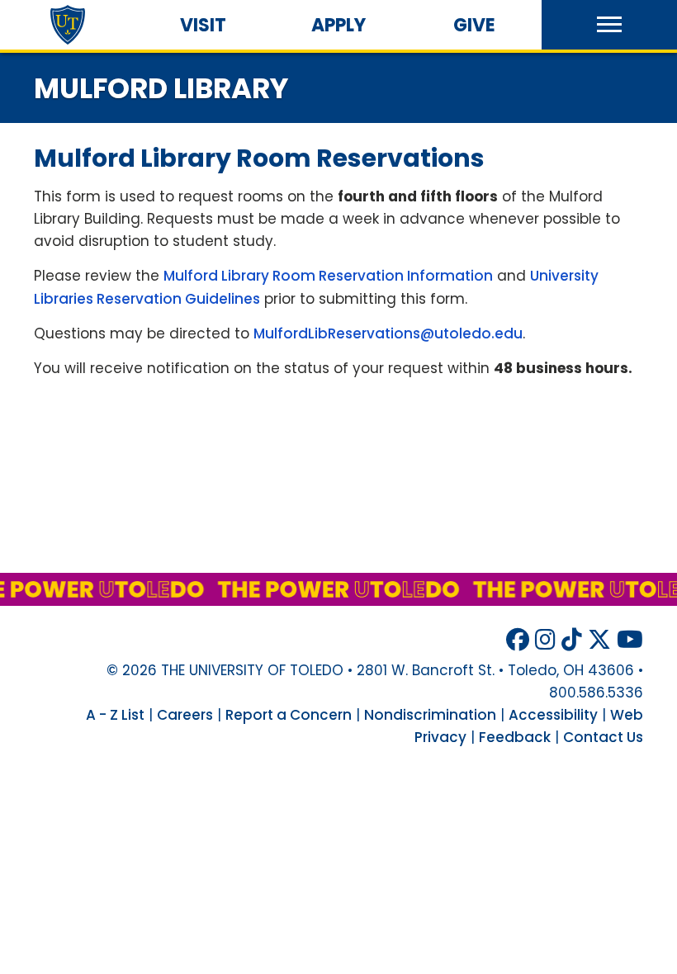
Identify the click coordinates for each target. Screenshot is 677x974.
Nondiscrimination (430, 715)
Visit (203, 25)
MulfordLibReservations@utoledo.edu (388, 333)
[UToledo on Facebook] (517, 640)
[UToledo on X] (599, 640)
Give (474, 25)
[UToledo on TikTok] (571, 640)
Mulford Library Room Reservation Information (328, 276)
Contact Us (603, 737)
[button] (609, 25)
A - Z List (115, 715)
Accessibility (553, 715)
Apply (338, 25)
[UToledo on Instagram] (545, 640)
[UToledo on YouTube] (630, 640)
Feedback (515, 737)
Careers (185, 715)
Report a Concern (288, 715)
